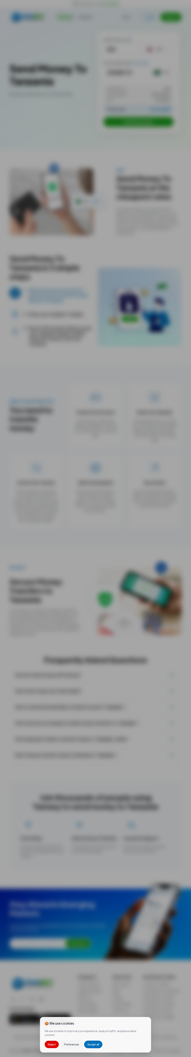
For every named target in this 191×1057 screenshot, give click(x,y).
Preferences (71, 1044)
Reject (52, 1044)
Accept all (93, 1044)
